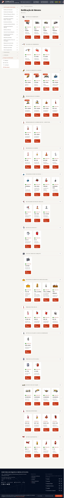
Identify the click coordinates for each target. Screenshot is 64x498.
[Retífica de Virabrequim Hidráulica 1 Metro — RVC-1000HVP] (37, 30)
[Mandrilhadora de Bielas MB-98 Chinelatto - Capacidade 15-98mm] (37, 319)
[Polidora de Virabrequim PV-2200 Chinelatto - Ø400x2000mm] (46, 56)
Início (22, 6)
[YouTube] (7, 484)
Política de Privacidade (20, 496)
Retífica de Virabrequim (33, 16)
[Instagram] (2, 484)
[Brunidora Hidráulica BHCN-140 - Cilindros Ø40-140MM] (46, 423)
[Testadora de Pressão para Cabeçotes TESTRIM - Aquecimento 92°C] (28, 265)
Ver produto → (28, 37)
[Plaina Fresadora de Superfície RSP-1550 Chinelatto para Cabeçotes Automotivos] (46, 82)
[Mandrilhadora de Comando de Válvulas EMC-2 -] (28, 449)
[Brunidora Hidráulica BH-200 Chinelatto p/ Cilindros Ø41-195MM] (46, 160)
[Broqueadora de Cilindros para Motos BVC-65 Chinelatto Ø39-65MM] (28, 134)
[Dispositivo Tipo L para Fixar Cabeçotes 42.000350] (28, 397)
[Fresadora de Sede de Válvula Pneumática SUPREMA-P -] (28, 187)
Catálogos (33, 482)
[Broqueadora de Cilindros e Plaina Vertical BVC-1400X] (37, 108)
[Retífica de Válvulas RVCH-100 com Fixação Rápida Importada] (56, 423)
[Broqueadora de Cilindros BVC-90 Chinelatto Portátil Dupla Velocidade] (56, 108)
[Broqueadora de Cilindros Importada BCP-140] (37, 423)
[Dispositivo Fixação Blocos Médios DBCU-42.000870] (56, 397)
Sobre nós (4, 482)
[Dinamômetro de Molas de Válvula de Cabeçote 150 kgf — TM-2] (46, 449)
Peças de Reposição (8, 57)
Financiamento (18, 482)
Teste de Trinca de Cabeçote (34, 253)
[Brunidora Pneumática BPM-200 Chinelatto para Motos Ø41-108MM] (56, 160)
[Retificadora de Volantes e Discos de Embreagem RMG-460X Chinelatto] (28, 345)
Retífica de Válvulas (32, 227)
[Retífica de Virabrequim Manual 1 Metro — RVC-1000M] (28, 30)
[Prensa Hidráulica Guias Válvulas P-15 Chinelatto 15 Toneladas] (56, 449)
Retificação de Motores (9, 7)
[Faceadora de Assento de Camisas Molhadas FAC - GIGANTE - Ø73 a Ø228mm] (56, 292)
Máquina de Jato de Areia (33, 359)
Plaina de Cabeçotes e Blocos (34, 70)
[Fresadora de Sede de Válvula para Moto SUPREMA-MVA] (56, 187)
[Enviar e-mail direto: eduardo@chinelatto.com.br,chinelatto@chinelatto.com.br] (59, 488)
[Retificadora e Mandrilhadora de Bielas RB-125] (56, 319)
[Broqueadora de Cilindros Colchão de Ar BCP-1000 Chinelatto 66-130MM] (46, 108)
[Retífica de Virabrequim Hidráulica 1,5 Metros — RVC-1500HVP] (56, 30)
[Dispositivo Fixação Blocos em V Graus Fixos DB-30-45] (46, 397)
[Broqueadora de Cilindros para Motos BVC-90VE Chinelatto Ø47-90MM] (37, 134)
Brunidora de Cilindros (33, 148)
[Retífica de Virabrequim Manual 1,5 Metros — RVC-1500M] (46, 30)
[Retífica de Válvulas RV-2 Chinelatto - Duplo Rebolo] (37, 240)
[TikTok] (5, 484)
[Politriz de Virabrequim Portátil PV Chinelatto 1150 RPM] (28, 56)
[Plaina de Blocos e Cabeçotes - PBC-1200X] (28, 82)
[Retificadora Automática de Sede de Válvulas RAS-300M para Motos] (46, 214)
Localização (11, 482)
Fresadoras (6, 52)
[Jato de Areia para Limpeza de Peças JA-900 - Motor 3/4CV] (37, 371)
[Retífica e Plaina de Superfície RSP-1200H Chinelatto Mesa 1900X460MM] (56, 82)
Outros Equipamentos (32, 436)
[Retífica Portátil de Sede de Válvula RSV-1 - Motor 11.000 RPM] (28, 214)
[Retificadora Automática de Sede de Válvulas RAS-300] (37, 214)
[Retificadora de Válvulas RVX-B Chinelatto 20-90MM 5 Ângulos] (28, 240)
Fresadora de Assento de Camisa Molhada (37, 279)
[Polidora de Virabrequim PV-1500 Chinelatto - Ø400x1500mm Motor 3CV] (37, 56)
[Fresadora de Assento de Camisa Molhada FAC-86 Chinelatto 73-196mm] (28, 292)
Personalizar (40, 495)
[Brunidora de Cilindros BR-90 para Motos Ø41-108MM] (28, 160)
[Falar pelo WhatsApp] (61, 479)
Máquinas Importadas (32, 410)
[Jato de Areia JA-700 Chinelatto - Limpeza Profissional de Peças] (28, 371)
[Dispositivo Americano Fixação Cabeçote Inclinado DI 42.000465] (37, 397)
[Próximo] (61, 30)
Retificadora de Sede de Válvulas (35, 201)
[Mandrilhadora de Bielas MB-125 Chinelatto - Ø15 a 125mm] (46, 319)
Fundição (6, 55)
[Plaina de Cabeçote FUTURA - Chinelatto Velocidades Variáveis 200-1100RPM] (37, 82)
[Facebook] (3, 484)
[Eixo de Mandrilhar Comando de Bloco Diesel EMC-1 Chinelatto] (37, 449)
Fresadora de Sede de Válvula (34, 174)
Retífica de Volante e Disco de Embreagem (37, 333)
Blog (24, 482)
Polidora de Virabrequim (33, 44)
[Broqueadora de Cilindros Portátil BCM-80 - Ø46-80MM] (28, 423)
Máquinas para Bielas (32, 307)
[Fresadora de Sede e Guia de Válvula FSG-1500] (37, 187)
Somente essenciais (49, 495)
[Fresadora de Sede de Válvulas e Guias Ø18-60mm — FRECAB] (46, 187)
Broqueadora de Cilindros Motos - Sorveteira (39, 122)
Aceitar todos (58, 495)
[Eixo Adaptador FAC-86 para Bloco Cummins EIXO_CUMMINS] (46, 292)
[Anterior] (22, 30)
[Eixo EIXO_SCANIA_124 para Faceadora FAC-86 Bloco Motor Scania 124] (37, 292)
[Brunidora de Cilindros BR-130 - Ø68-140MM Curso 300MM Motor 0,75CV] (37, 160)
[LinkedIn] (9, 484)
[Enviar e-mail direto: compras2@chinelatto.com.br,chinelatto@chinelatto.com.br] (59, 490)
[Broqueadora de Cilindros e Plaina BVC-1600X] (28, 108)
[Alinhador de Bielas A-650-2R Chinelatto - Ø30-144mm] (28, 319)
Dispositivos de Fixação (33, 385)
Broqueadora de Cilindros (33, 96)
